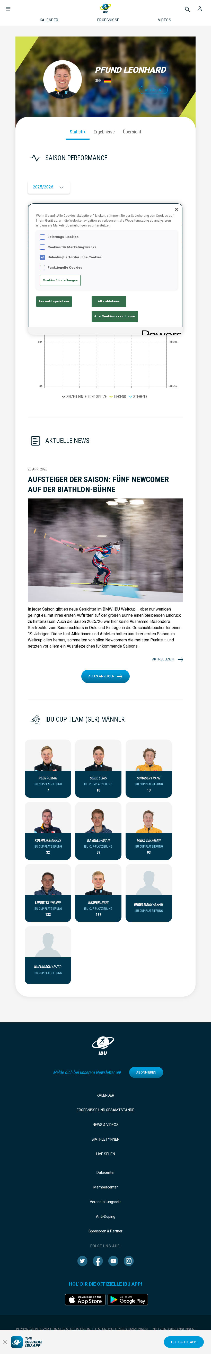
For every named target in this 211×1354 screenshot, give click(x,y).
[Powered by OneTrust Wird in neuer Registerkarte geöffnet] (160, 331)
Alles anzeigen (101, 676)
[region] (105, 269)
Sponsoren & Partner (105, 1231)
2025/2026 (43, 187)
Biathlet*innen (105, 1139)
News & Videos (106, 1125)
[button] (8, 6)
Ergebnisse (104, 131)
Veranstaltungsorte (105, 1202)
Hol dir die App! (184, 1342)
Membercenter (105, 1187)
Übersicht (132, 131)
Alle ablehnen (109, 301)
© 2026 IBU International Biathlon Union (53, 1329)
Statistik (77, 131)
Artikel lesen (163, 659)
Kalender (105, 1095)
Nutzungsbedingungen (174, 1329)
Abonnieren (146, 1072)
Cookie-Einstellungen (60, 280)
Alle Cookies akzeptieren (114, 316)
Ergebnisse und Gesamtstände (105, 1110)
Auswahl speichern (54, 301)
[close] (5, 1342)
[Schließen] (176, 209)
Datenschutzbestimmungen (121, 1329)
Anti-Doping (105, 1216)
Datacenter (105, 1172)
